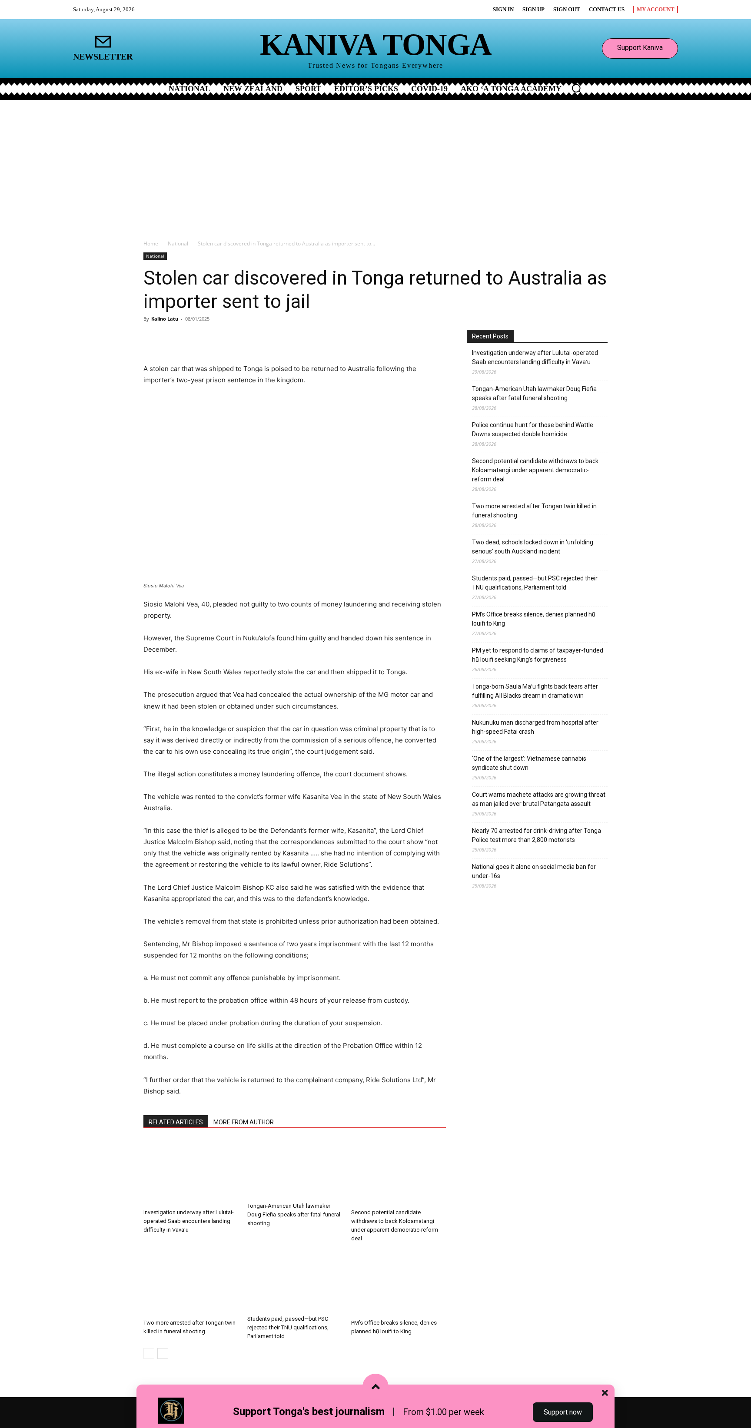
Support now (563, 1412)
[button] (576, 88)
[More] (245, 338)
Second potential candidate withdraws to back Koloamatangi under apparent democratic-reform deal (535, 470)
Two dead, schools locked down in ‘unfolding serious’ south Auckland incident (532, 547)
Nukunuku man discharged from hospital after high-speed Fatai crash (535, 727)
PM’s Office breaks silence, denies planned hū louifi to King (533, 619)
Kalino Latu (164, 318)
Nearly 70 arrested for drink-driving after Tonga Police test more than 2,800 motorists (536, 835)
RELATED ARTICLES (176, 1122)
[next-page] (162, 1353)
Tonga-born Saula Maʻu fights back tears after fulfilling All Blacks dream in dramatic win (535, 691)
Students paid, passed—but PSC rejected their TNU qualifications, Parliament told (288, 1327)
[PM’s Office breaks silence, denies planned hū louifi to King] (398, 1282)
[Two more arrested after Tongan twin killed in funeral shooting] (190, 1282)
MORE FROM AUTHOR (243, 1122)
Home (150, 243)
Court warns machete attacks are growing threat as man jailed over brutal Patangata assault (538, 799)
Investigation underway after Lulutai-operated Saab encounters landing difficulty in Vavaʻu (188, 1221)
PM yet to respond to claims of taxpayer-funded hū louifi (537, 655)
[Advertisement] (375, 165)
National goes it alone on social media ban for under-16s (534, 871)
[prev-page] (148, 1353)
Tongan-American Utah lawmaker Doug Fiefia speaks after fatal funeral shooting (293, 1214)
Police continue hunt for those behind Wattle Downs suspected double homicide (532, 429)
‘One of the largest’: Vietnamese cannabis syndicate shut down (529, 763)
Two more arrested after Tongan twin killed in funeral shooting (534, 511)
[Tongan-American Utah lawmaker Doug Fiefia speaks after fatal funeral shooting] (294, 1169)
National (178, 243)
